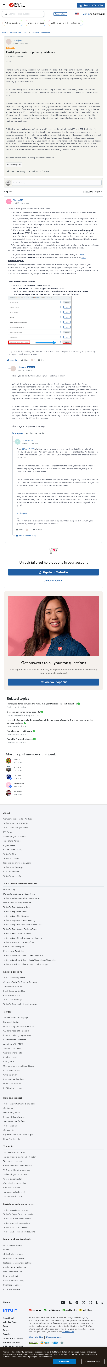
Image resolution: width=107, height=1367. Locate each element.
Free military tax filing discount (17, 903)
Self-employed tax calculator (16, 1174)
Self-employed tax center (14, 836)
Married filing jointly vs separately (18, 1026)
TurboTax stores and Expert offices (18, 942)
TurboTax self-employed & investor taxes (21, 898)
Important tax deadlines (13, 1079)
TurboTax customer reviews (15, 1210)
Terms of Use (68, 1332)
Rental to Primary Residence (20, 739)
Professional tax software (14, 1258)
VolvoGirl (18, 767)
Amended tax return (12, 1048)
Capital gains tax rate (12, 1053)
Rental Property (14, 165)
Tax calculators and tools (14, 1152)
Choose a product (35, 23)
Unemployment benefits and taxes (18, 1066)
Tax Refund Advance (12, 841)
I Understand (64, 1362)
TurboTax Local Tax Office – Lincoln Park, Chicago (25, 964)
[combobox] (23, 14)
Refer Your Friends (11, 1139)
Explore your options (53, 682)
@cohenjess (22, 513)
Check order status (11, 995)
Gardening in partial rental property (23, 712)
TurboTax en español (12, 876)
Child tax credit (10, 1075)
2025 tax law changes (12, 1088)
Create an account (53, 580)
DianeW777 (18, 200)
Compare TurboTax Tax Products (17, 819)
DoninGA (18, 775)
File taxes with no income (14, 1040)
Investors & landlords (40, 33)
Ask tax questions (12, 23)
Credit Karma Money (12, 850)
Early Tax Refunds (11, 872)
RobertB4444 (27, 440)
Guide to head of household (16, 1031)
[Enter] (5, 14)
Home (5, 33)
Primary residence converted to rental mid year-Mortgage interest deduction (42, 704)
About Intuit (8, 1318)
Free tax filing (9, 889)
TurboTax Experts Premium (15, 911)
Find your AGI (9, 1061)
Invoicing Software (11, 1289)
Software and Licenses (13, 1338)
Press (5, 1326)
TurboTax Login (10, 1126)
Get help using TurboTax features (65, 23)
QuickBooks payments (13, 1254)
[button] (60, 14)
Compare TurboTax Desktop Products (20, 982)
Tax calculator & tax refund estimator (19, 1157)
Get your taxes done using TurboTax (23, 715)
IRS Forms (7, 832)
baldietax (18, 792)
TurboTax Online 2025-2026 (15, 823)
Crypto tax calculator (12, 1179)
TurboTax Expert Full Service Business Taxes (22, 925)
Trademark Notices (11, 1342)
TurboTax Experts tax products (16, 907)
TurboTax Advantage (12, 1000)
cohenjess (17, 40)
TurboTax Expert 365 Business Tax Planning (22, 938)
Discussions (15, 33)
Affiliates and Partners (13, 1346)
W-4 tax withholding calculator (17, 1170)
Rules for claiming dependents (17, 1035)
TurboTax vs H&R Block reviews (17, 1219)
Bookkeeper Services (12, 1285)
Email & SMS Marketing (13, 1280)
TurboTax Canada (11, 858)
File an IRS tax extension (14, 1117)
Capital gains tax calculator (15, 1183)
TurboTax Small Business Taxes (17, 933)
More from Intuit (10, 1276)
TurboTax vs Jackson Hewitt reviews (19, 1232)
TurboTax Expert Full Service (16, 916)
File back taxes (9, 1057)
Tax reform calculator (12, 1196)
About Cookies (36, 1337)
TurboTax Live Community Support (18, 1104)
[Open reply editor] (53, 182)
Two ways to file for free (14, 1121)
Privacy (6, 1330)
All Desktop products (12, 987)
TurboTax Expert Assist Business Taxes (20, 929)
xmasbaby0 (19, 783)
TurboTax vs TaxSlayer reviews (16, 1223)
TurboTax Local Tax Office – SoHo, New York (23, 955)
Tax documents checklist (14, 1192)
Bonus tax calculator (12, 1187)
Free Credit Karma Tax (13, 1272)
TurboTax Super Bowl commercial (18, 1214)
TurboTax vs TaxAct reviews (15, 1227)
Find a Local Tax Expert (13, 947)
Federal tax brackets (12, 1083)
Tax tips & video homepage (15, 1018)
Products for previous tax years (17, 863)
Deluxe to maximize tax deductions (19, 894)
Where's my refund (11, 1112)
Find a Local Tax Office (13, 951)
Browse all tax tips (11, 1022)
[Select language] (77, 14)
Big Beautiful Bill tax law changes (18, 1134)
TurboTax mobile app (13, 867)
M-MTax (17, 759)
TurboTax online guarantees (15, 828)
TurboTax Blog (9, 854)
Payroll (6, 1250)
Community (8, 1130)
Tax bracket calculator (13, 1161)
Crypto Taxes (9, 845)
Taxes (25, 33)
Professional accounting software (17, 1263)
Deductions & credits (16, 707)
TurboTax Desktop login (14, 978)
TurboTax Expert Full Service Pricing (19, 920)
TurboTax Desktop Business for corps (20, 1004)
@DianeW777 (28, 449)
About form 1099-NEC (13, 1044)
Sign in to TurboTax (55, 572)
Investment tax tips (11, 1070)
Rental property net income (19, 731)
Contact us (8, 1108)
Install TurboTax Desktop (14, 991)
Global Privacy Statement (60, 1352)
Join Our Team (9, 1322)
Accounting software (12, 1245)
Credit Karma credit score (14, 1267)
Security (6, 1334)
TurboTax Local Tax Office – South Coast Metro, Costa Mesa (29, 960)
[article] (53, 281)
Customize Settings (93, 1362)
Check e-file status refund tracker (17, 1165)
